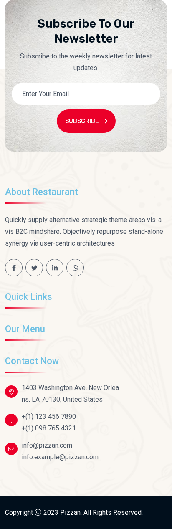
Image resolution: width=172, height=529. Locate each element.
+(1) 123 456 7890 (49, 416)
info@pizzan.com (47, 445)
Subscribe (82, 121)
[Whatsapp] (75, 267)
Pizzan (70, 512)
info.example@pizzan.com (60, 457)
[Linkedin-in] (54, 267)
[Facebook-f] (14, 267)
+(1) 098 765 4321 (49, 428)
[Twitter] (34, 267)
